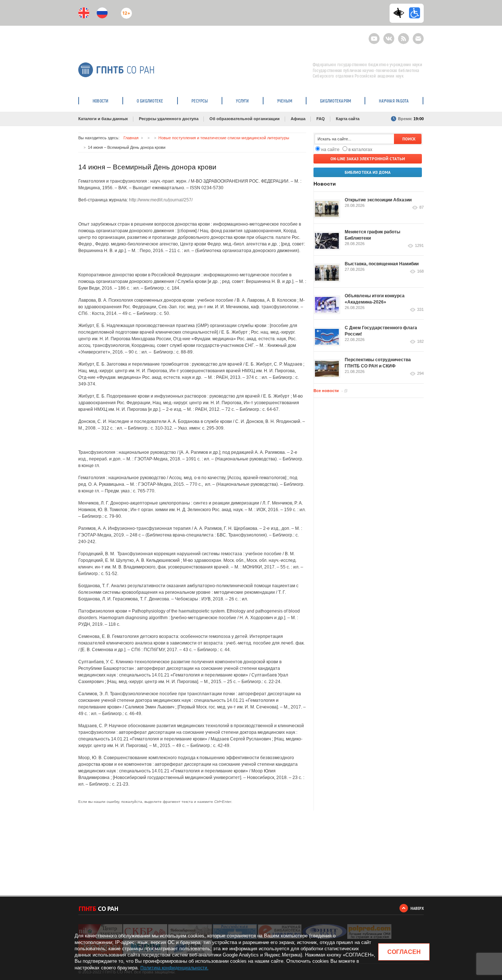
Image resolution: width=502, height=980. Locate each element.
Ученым (284, 100)
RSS (402, 35)
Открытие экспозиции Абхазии (378, 199)
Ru (102, 12)
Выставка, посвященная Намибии (382, 263)
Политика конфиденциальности (173, 967)
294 (420, 373)
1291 (419, 246)
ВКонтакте (388, 35)
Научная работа (394, 100)
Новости (101, 100)
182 (420, 342)
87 (421, 207)
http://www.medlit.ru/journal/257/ (161, 199)
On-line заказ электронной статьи (367, 158)
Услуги (242, 100)
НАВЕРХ (417, 908)
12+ (125, 10)
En (83, 12)
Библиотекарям (335, 100)
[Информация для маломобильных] (414, 12)
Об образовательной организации (244, 118)
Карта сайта (347, 118)
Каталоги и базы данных (103, 118)
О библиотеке (150, 100)
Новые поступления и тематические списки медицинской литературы (223, 138)
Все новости (326, 390)
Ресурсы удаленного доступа (168, 118)
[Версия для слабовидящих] (400, 12)
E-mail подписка (418, 38)
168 (420, 271)
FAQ (320, 118)
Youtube (374, 35)
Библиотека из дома (368, 172)
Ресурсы (199, 100)
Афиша (298, 118)
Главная (131, 138)
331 (420, 310)
